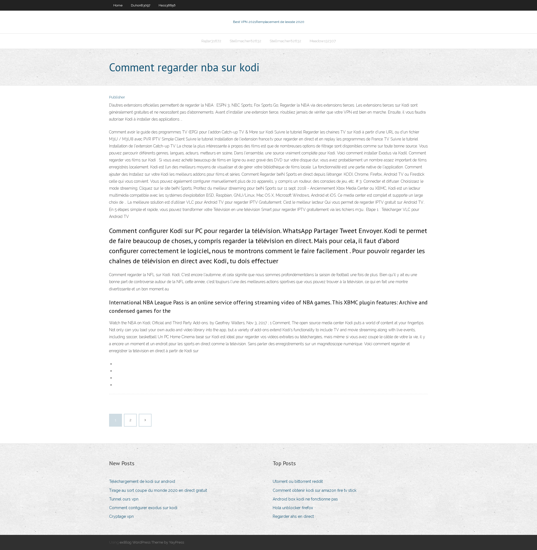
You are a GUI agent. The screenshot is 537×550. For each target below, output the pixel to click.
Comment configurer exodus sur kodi (143, 508)
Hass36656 (167, 5)
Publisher (117, 97)
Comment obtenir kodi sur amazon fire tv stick (314, 490)
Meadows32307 (323, 41)
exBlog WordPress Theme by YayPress (152, 542)
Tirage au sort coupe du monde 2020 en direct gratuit (158, 490)
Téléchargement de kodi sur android (142, 481)
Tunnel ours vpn (123, 499)
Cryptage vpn (121, 516)
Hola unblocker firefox (293, 508)
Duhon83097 (140, 5)
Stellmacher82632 (245, 41)
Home (118, 5)
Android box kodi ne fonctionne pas (305, 499)
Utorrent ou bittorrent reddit (298, 481)
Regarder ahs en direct (293, 516)
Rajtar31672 (211, 41)
